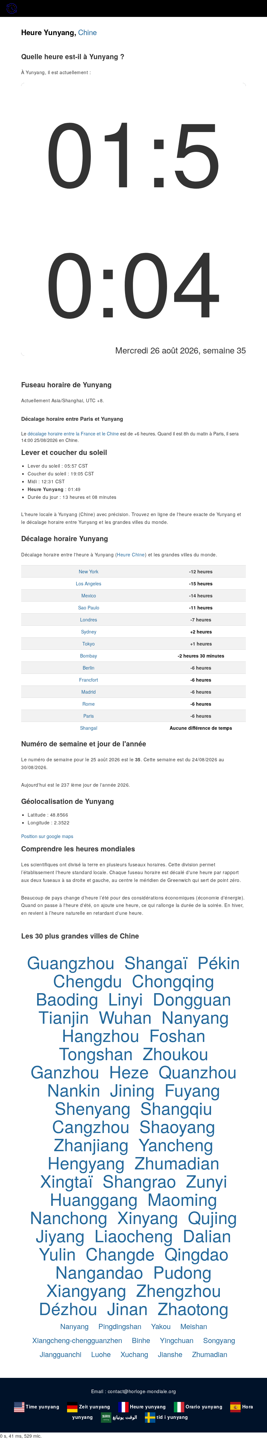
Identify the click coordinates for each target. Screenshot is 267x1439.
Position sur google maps (47, 836)
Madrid (88, 691)
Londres (88, 619)
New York (88, 571)
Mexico (88, 595)
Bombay (88, 655)
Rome (88, 703)
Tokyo (88, 643)
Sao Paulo (88, 607)
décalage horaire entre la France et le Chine (73, 433)
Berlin (88, 667)
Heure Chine (131, 554)
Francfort (88, 679)
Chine (87, 32)
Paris (88, 716)
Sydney (88, 631)
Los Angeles (88, 583)
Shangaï (88, 728)
